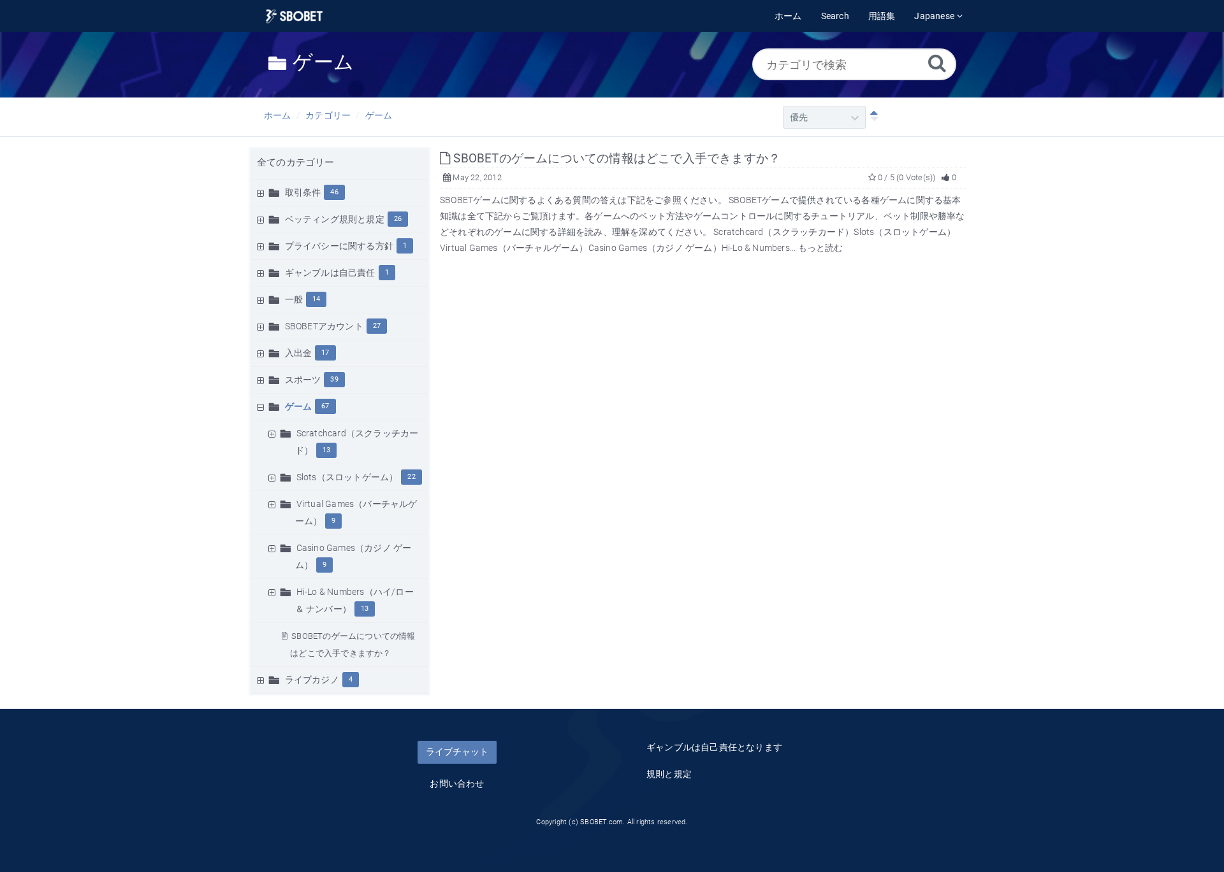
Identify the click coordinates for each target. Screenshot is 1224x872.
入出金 (298, 353)
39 (334, 379)
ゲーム (379, 115)
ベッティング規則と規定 (334, 219)
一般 (294, 299)
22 (411, 477)
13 (326, 450)
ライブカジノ (312, 680)
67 (325, 406)
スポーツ (303, 380)
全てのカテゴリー (296, 162)
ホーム (277, 115)
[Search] (937, 63)
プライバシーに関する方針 (339, 246)
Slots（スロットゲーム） (347, 477)
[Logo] (294, 16)
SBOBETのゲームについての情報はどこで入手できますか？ (615, 158)
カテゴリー (328, 115)
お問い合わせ (457, 783)
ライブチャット (457, 752)
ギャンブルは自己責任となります (714, 747)
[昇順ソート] (871, 117)
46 (334, 192)
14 (316, 299)
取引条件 (303, 192)
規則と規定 (669, 774)
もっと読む (820, 248)
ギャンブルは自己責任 (330, 273)
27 (377, 326)
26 (398, 219)
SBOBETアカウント (324, 326)
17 (325, 352)
